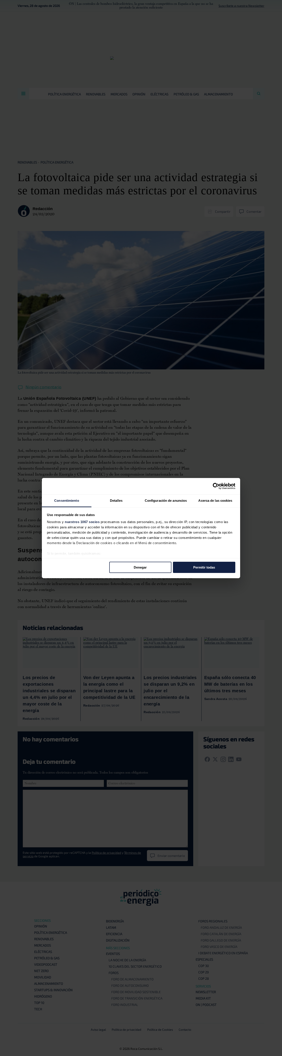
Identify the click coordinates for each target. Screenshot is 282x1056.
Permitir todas (204, 567)
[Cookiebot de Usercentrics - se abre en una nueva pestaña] (216, 486)
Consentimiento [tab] (66, 500)
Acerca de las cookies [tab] (215, 500)
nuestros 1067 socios (82, 521)
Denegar (140, 567)
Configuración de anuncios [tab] (166, 500)
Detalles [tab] (116, 500)
